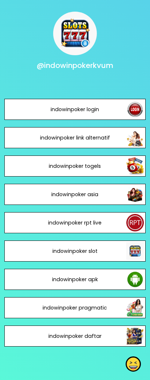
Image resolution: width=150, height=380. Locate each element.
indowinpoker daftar (75, 336)
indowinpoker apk (75, 279)
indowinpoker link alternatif (75, 137)
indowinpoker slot (75, 251)
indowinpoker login (75, 109)
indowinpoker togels (75, 166)
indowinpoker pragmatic (75, 307)
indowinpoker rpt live (75, 222)
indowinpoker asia (74, 194)
